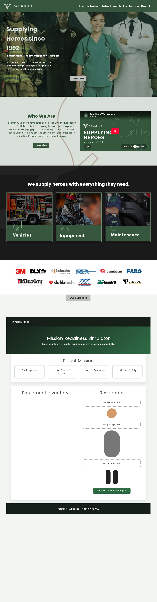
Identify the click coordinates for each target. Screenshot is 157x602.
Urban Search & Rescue (62, 372)
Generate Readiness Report (112, 490)
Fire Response (29, 370)
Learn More (41, 145)
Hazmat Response (95, 370)
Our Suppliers (78, 298)
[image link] (18, 6)
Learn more (78, 78)
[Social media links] (149, 6)
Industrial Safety (127, 370)
